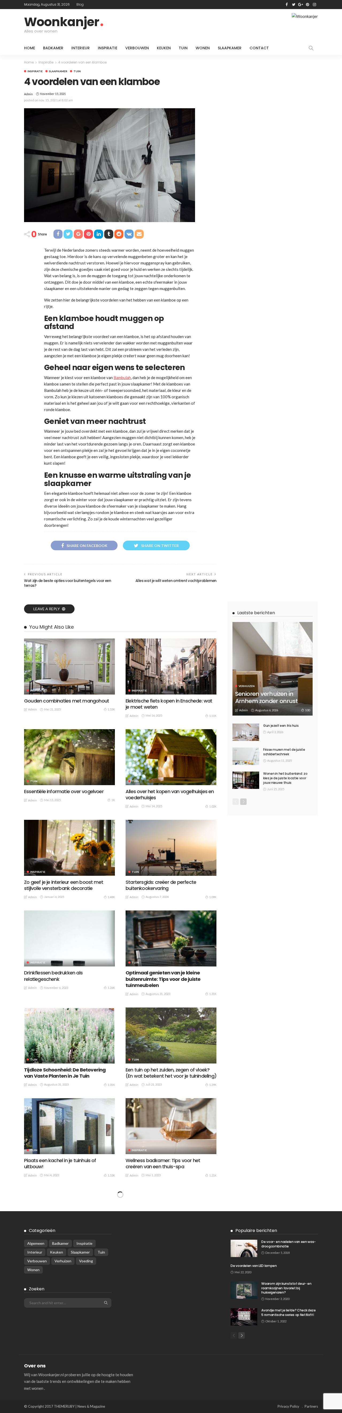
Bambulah (122, 377)
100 (307, 710)
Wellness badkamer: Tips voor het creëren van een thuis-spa (163, 1163)
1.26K (111, 987)
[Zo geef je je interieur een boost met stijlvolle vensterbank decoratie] (69, 848)
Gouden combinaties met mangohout (66, 700)
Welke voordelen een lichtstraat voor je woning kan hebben (168, 1344)
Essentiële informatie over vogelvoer (64, 791)
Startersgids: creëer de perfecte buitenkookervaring (161, 885)
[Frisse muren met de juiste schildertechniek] (245, 756)
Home (29, 48)
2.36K (212, 1259)
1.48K (111, 897)
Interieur (80, 48)
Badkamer (53, 48)
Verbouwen (137, 48)
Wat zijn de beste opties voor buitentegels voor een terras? (67, 583)
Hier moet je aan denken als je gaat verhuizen (63, 1344)
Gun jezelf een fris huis (280, 725)
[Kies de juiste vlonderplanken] (171, 1217)
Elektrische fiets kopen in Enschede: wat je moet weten (169, 703)
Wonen (203, 48)
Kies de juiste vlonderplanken (157, 1251)
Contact (259, 48)
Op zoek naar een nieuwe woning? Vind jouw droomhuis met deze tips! (67, 1254)
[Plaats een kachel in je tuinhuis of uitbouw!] (69, 1126)
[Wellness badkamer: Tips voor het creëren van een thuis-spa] (171, 1126)
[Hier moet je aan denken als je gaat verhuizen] (69, 1307)
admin (28, 94)
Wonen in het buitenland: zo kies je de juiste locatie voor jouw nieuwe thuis (285, 778)
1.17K (212, 1356)
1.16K (111, 1356)
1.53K (111, 709)
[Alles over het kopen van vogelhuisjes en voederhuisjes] (171, 757)
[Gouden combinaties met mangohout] (69, 667)
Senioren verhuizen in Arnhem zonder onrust (266, 697)
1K (113, 800)
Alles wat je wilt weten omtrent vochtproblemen (175, 580)
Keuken (164, 48)
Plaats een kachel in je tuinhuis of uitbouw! (60, 1163)
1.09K (212, 897)
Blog (80, 4)
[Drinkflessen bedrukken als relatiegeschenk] (69, 938)
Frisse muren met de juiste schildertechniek (284, 751)
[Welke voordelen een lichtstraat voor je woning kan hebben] (171, 1307)
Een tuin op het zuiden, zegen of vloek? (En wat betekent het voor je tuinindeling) (171, 1072)
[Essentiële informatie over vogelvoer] (69, 757)
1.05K (111, 1266)
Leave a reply (47, 609)
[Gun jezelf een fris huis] (245, 732)
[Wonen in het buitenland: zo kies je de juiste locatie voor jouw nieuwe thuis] (245, 780)
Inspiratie (107, 48)
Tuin (183, 48)
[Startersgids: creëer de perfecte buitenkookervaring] (171, 848)
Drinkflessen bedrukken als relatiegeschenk (53, 975)
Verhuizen (247, 686)
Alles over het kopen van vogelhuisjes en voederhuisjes (170, 794)
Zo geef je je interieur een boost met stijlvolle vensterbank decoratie (63, 885)
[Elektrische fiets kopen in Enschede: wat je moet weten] (171, 667)
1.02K (212, 806)
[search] (311, 48)
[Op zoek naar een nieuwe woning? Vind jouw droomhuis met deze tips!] (69, 1217)
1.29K (212, 1084)
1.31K (212, 993)
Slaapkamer (230, 48)
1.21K (212, 1175)
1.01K (111, 1084)
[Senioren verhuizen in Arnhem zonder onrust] (272, 669)
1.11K (212, 715)
